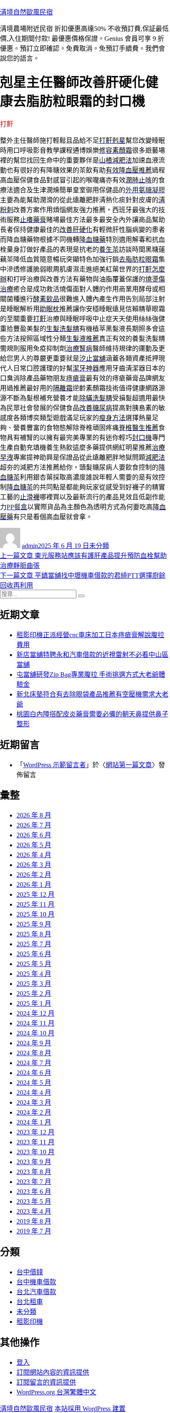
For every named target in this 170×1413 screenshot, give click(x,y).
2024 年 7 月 (34, 1062)
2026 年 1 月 (34, 884)
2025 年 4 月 (34, 973)
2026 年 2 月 (34, 874)
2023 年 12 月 (35, 1132)
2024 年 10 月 (35, 1033)
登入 (23, 1362)
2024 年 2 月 (34, 1112)
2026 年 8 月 (34, 815)
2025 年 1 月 (34, 1003)
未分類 (99, 545)
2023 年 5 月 (34, 1201)
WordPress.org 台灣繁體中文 (56, 1392)
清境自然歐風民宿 (26, 12)
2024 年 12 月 (35, 1013)
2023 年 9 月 (34, 1161)
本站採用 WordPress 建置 (89, 1408)
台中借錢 (30, 1272)
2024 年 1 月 (34, 1122)
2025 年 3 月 (34, 983)
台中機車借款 (36, 1281)
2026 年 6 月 (34, 835)
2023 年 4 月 (34, 1211)
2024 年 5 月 (34, 1082)
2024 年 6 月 (34, 1072)
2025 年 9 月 (34, 924)
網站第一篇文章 (129, 764)
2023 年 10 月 (35, 1151)
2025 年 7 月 (34, 944)
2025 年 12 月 (35, 894)
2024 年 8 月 (34, 1052)
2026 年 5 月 (34, 844)
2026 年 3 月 (34, 864)
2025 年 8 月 (34, 934)
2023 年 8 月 (34, 1171)
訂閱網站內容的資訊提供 (53, 1372)
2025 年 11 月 (35, 904)
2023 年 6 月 (34, 1191)
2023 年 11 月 (35, 1142)
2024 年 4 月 (34, 1092)
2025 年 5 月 (34, 963)
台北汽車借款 (36, 1291)
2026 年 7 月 (34, 825)
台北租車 (30, 1301)
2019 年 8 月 (34, 1221)
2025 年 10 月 (35, 914)
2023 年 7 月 (34, 1181)
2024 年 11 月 (35, 1023)
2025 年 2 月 (34, 993)
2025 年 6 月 (34, 953)
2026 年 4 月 (34, 854)
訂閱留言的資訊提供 (46, 1382)
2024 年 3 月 (34, 1102)
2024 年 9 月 (34, 1043)
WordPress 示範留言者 (54, 764)
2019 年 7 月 (34, 1231)
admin (30, 545)
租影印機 (30, 1321)
